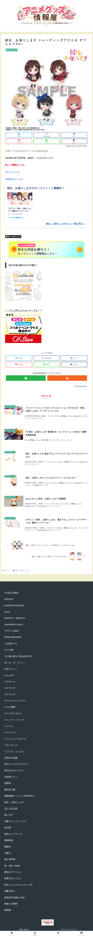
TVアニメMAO (11, 631)
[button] (86, 487)
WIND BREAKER (12, 637)
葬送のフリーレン (13, 872)
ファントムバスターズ (15, 739)
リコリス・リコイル (14, 751)
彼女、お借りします (14, 236)
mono (7, 612)
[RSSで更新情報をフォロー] (67, 378)
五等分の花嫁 (10, 758)
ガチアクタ (9, 694)
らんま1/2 (9, 675)
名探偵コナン (10, 777)
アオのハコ (9, 681)
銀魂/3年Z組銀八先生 (14, 897)
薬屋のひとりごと (13, 878)
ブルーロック (10, 745)
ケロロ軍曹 (9, 707)
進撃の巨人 (9, 891)
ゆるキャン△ (10, 669)
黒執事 (7, 910)
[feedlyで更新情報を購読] (26, 378)
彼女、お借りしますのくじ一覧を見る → (66, 223)
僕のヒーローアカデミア (16, 764)
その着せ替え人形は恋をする (18, 656)
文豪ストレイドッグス (15, 821)
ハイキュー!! (10, 732)
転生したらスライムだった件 (18, 885)
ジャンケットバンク (14, 720)
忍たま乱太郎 (10, 808)
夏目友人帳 (9, 789)
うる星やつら (10, 643)
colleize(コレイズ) (14, 179)
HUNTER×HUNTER (14, 605)
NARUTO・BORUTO (14, 618)
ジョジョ (8, 726)
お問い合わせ (24, 929)
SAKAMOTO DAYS (13, 624)
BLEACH (8, 599)
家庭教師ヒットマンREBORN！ (19, 796)
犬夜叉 (7, 853)
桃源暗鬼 (8, 840)
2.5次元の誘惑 (11, 593)
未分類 (7, 827)
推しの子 (8, 815)
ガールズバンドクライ (15, 700)
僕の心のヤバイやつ (14, 770)
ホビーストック (12, 172)
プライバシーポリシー (69, 929)
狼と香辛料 (9, 859)
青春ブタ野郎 (10, 904)
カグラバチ (9, 688)
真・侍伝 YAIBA (12, 866)
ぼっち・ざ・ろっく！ (15, 662)
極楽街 (7, 846)
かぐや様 (8, 650)
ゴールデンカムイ (13, 713)
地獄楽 (7, 783)
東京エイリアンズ (13, 834)
